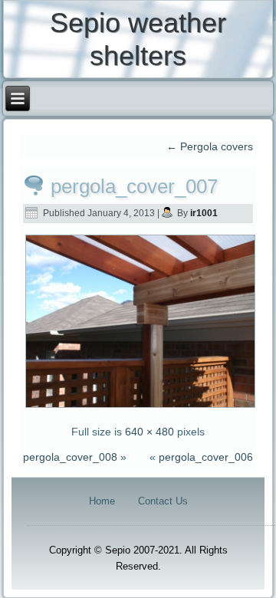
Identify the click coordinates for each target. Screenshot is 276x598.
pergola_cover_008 (70, 457)
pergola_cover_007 (134, 186)
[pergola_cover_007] (140, 406)
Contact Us (163, 501)
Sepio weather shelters (138, 39)
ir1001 (204, 213)
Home (102, 501)
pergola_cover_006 (206, 457)
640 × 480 (149, 432)
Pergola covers (209, 146)
